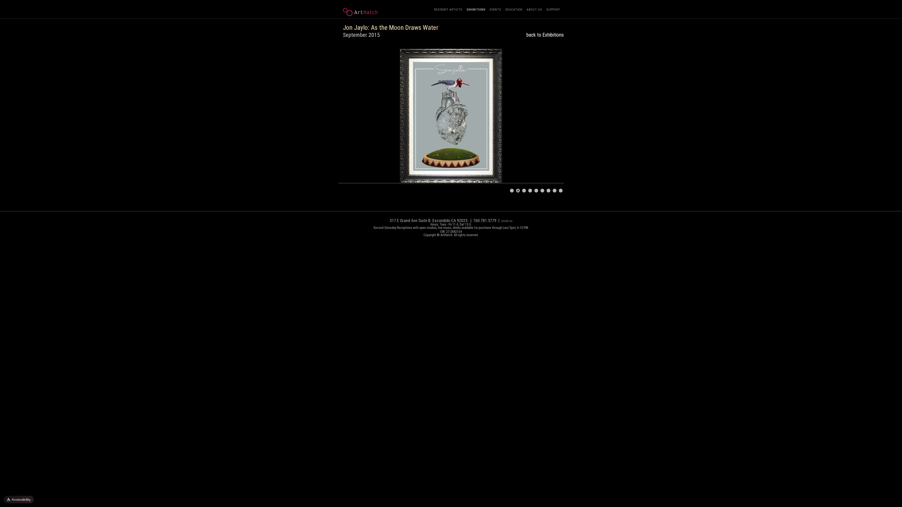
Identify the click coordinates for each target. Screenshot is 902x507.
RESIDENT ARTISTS (448, 9)
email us (507, 221)
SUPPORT (553, 9)
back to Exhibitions (545, 35)
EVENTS (495, 9)
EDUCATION (513, 9)
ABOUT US (534, 9)
